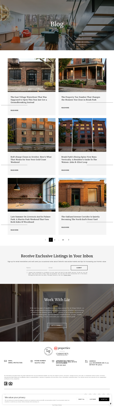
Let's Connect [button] (57, 325)
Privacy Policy (67, 275)
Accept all (104, 399)
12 (63, 240)
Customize (93, 399)
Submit (79, 267)
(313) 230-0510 (61, 365)
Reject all (81, 399)
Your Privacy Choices (57, 405)
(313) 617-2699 (40, 362)
